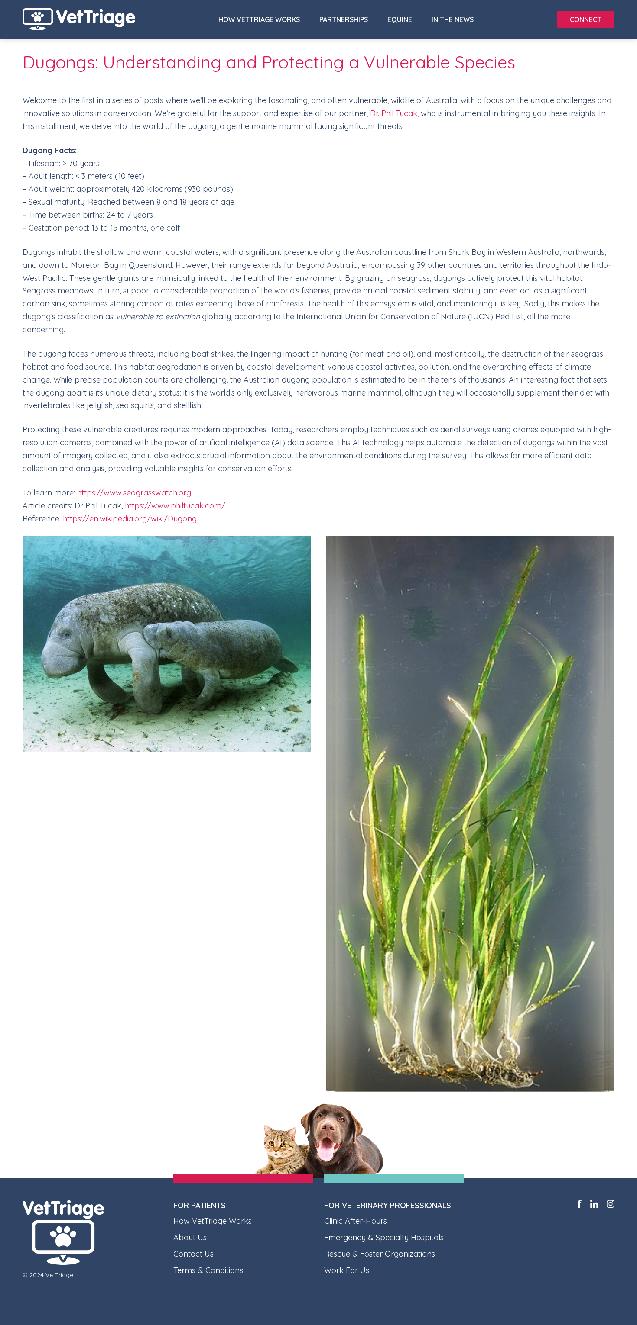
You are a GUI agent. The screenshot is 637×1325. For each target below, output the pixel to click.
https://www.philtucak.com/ (175, 506)
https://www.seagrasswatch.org (134, 493)
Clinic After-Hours (355, 1221)
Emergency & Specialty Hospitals (384, 1237)
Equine (399, 19)
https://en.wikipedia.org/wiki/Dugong (130, 519)
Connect (585, 19)
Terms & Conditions (208, 1270)
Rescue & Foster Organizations (379, 1254)
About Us (190, 1237)
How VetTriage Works (259, 19)
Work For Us (346, 1270)
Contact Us (193, 1254)
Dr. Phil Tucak (393, 113)
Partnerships (343, 19)
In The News (453, 19)
